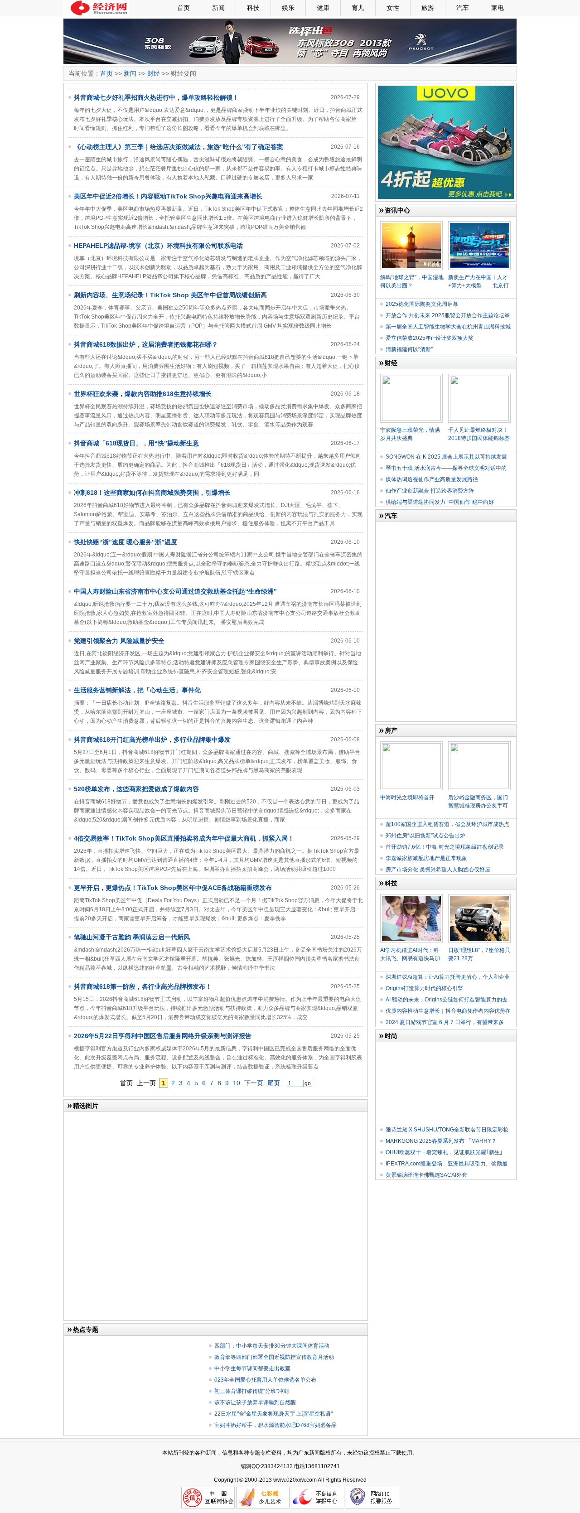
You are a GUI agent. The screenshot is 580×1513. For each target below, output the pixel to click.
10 (236, 1083)
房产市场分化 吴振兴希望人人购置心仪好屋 (438, 869)
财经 (153, 73)
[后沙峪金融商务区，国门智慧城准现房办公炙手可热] (479, 745)
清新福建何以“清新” (409, 349)
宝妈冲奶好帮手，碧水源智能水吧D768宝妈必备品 (275, 1425)
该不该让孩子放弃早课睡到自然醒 (255, 1402)
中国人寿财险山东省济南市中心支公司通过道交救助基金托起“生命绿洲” (175, 591)
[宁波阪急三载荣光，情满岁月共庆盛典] (411, 377)
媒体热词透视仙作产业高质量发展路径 (432, 479)
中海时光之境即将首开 (407, 797)
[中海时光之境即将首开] (411, 745)
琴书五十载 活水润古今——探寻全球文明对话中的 (446, 468)
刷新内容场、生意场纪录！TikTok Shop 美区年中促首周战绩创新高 (170, 295)
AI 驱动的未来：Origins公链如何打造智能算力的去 (447, 999)
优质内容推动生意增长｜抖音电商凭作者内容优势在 (448, 1011)
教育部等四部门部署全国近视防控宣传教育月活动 (274, 1357)
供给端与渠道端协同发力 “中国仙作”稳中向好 (440, 502)
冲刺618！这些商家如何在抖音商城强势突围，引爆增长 (152, 492)
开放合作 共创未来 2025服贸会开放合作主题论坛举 (448, 315)
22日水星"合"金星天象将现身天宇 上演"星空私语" (273, 1414)
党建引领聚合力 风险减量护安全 (119, 640)
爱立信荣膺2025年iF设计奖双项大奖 (430, 338)
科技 (253, 7)
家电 (497, 7)
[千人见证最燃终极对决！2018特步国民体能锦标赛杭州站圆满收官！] (479, 377)
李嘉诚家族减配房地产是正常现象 (426, 858)
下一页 (253, 1083)
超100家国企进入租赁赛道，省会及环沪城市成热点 (447, 824)
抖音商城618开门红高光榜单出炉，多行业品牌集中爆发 (152, 739)
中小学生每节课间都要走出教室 (252, 1368)
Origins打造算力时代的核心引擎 (424, 988)
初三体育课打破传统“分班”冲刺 (251, 1391)
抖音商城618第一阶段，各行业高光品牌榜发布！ (143, 986)
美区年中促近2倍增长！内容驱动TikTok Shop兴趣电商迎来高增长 (168, 196)
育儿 (358, 7)
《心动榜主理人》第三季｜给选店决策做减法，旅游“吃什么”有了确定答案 (178, 146)
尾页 (273, 1083)
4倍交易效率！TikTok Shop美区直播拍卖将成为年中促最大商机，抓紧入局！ (184, 838)
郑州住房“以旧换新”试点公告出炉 (425, 835)
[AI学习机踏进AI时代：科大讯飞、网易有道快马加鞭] (411, 897)
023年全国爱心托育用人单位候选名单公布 (265, 1380)
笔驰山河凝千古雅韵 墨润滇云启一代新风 (132, 937)
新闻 (218, 7)
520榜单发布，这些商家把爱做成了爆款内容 (136, 789)
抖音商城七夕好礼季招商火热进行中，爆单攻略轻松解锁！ (156, 97)
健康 (323, 7)
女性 (393, 7)
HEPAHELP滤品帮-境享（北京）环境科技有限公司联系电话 (158, 245)
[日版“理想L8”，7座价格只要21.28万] (479, 897)
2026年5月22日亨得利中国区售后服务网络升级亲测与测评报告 (162, 1035)
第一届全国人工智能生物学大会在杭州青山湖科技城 (448, 327)
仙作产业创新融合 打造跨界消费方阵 (430, 491)
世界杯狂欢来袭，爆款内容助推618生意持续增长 (143, 393)
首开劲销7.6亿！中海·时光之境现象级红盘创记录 (445, 847)
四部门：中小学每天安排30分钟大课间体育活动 (271, 1346)
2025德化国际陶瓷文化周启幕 (422, 304)
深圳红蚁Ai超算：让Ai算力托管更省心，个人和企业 (448, 977)
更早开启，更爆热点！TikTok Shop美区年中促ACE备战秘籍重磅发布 (173, 887)
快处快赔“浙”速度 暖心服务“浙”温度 (125, 542)
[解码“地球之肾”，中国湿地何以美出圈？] (411, 224)
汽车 (462, 7)
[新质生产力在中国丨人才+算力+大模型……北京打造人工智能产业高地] (479, 224)
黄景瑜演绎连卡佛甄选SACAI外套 (426, 1175)
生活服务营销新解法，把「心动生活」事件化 (137, 690)
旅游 (427, 7)
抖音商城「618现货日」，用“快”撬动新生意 (136, 443)
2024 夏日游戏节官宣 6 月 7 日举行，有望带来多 (445, 1022)
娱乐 (288, 7)
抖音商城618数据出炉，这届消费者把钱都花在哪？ (146, 344)
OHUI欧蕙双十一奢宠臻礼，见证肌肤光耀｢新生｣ (444, 1152)
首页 (183, 7)
